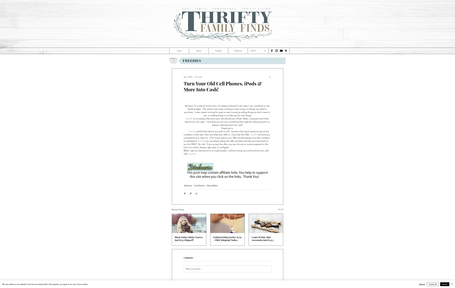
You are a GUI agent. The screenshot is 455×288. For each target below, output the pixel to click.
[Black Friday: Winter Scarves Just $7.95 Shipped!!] (189, 223)
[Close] (452, 284)
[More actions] (269, 76)
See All (280, 209)
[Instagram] (276, 51)
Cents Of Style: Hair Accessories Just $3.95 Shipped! (262, 239)
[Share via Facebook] (185, 193)
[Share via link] (190, 193)
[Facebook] (272, 51)
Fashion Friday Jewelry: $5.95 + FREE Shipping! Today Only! (227, 239)
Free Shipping (199, 185)
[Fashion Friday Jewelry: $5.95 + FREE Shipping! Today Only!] (227, 223)
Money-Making (212, 185)
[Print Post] (196, 193)
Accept (444, 284)
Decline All (433, 284)
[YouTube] (281, 51)
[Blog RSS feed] (286, 51)
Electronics (188, 185)
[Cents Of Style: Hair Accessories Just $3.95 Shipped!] (266, 223)
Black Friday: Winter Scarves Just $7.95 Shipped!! (189, 239)
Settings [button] (422, 284)
